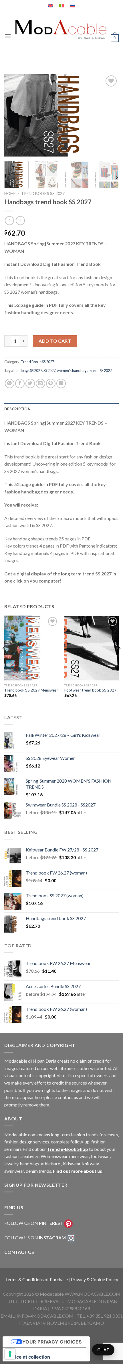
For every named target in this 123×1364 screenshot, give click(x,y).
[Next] (109, 115)
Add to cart (55, 340)
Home (10, 193)
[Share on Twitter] (30, 383)
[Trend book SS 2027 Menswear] (31, 648)
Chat (103, 1349)
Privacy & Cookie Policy (94, 1279)
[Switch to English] (50, 5)
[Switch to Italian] (61, 5)
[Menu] (7, 36)
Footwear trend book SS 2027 (90, 690)
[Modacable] (60, 29)
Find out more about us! (78, 1171)
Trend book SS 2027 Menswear (31, 690)
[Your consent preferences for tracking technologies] (10, 1354)
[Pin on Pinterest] (50, 383)
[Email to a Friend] (40, 383)
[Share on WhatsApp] (9, 383)
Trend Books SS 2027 (43, 193)
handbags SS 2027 (27, 370)
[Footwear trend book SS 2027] (91, 648)
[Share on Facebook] (20, 383)
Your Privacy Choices (52, 1342)
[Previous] (14, 115)
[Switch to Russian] (72, 5)
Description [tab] (17, 409)
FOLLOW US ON (33, 1223)
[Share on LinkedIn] (61, 383)
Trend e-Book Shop (67, 1149)
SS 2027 (49, 370)
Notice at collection (28, 1357)
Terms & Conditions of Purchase (37, 1279)
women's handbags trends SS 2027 (84, 370)
